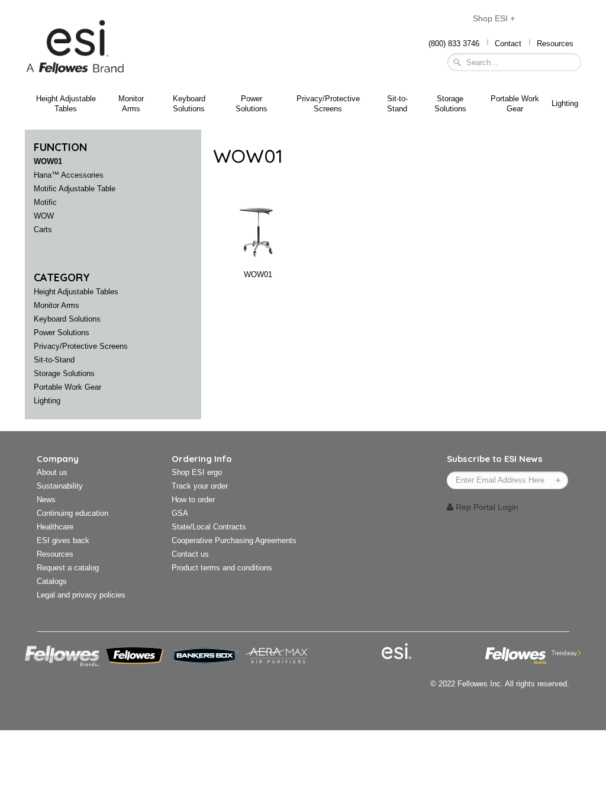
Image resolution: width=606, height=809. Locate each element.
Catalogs (52, 581)
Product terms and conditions (222, 567)
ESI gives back (63, 540)
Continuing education (72, 513)
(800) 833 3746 (453, 43)
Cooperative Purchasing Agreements (234, 540)
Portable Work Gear (515, 103)
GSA (180, 513)
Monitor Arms (131, 103)
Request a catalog (68, 567)
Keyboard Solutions (189, 103)
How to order (193, 499)
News (46, 499)
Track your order (200, 485)
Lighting (565, 103)
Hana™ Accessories (69, 175)
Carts (43, 229)
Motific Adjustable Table (74, 188)
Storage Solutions (450, 103)
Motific (45, 202)
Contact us (190, 554)
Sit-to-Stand (397, 103)
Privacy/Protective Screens (328, 103)
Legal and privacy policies (81, 594)
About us (52, 472)
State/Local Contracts (209, 526)
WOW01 (48, 161)
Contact (508, 43)
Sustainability (60, 485)
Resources (555, 43)
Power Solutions (251, 103)
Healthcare (55, 526)
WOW (44, 215)
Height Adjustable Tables (66, 103)
